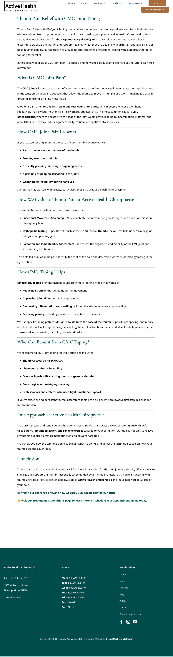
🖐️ (82, 500)
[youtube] (135, 622)
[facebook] (121, 622)
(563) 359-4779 (21, 578)
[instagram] (128, 622)
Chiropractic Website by (108, 639)
